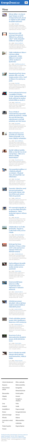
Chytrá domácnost (7, 382)
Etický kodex (14, 435)
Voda (17, 404)
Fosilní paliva (19, 394)
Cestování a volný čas (7, 421)
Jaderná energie (6, 415)
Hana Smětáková (19, 141)
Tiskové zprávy (6, 426)
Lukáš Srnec (18, 102)
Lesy (3, 404)
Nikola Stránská (18, 361)
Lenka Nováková (19, 292)
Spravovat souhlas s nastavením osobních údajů (13, 438)
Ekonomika (5, 394)
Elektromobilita (20, 385)
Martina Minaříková (19, 235)
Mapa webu (21, 436)
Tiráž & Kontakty (5, 435)
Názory (18, 418)
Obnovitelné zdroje (6, 389)
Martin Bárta (18, 271)
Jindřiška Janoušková (20, 64)
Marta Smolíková (19, 43)
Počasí (4, 412)
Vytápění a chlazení (19, 400)
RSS (16, 436)
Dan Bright (17, 123)
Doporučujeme (20, 426)
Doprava (4, 385)
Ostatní (18, 396)
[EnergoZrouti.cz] (10, 2)
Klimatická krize (20, 391)
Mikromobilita (20, 421)
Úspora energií (20, 409)
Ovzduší (4, 406)
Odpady (4, 396)
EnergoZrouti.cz (18, 439)
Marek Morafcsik (19, 160)
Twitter (12, 436)
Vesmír (4, 429)
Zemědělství (6, 409)
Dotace (18, 415)
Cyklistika (18, 423)
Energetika (19, 388)
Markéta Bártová (19, 254)
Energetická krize (21, 412)
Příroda (4, 418)
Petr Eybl (17, 24)
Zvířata (4, 399)
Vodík (17, 406)
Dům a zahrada (20, 382)
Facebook (7, 436)
